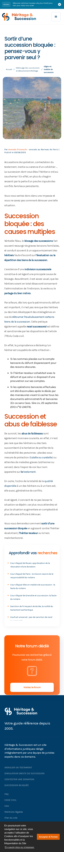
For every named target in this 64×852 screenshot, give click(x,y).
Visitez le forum (32, 687)
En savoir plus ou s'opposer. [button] (19, 847)
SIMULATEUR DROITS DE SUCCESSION (24, 773)
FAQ (6, 794)
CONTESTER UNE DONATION (19, 779)
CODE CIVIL (10, 800)
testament (29, 471)
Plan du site (10, 817)
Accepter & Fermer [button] (48, 837)
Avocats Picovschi (17, 149)
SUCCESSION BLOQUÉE (16, 785)
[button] (56, 16)
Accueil (9, 69)
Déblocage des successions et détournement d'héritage (28, 69)
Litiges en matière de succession (49, 69)
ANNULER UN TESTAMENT (18, 767)
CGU (6, 806)
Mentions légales (13, 811)
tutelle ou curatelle (41, 457)
